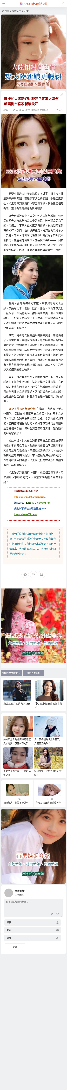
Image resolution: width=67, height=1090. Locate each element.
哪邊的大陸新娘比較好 (12, 673)
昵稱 (9, 922)
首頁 (7, 11)
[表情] (57, 914)
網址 (9, 938)
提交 (15, 946)
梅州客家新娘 (33, 673)
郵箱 (9, 930)
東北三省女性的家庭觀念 (16, 703)
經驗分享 (16, 11)
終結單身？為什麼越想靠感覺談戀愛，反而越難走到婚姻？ (17, 743)
